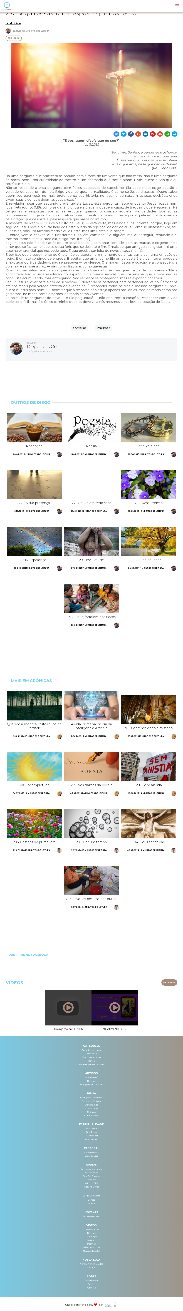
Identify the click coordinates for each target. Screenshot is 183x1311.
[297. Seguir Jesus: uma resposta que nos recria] (92, 85)
